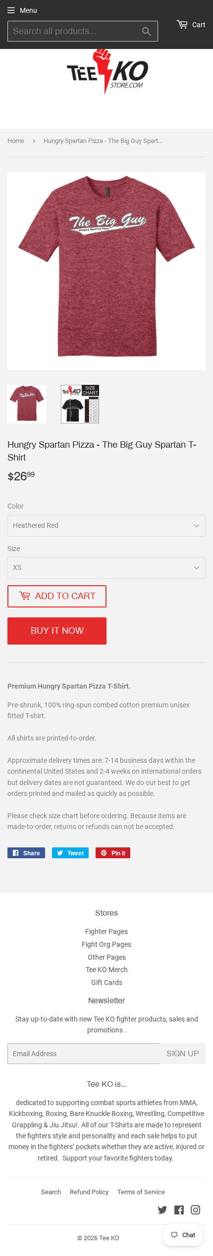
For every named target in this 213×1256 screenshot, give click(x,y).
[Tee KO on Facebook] (179, 1211)
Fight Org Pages (106, 944)
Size (13, 549)
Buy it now (57, 631)
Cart (198, 25)
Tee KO (109, 1238)
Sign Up (182, 1053)
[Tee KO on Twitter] (162, 1211)
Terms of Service (141, 1192)
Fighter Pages (106, 931)
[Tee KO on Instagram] (196, 1211)
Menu (28, 10)
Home (15, 140)
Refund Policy (89, 1192)
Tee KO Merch (107, 970)
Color (15, 506)
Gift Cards (106, 982)
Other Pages (107, 957)
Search (51, 1192)
